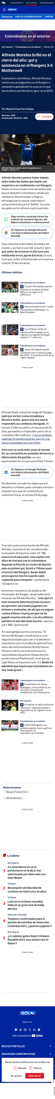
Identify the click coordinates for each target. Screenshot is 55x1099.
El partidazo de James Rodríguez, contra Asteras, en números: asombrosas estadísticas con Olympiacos (35, 688)
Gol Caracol (31, 3)
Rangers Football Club (16, 792)
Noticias (38, 1068)
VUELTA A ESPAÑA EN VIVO (28, 17)
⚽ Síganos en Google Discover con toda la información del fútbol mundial (30, 232)
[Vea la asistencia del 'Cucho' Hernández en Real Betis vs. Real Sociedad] (10, 307)
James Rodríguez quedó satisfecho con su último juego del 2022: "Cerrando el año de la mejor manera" (36, 353)
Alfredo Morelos (13, 798)
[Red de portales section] (50, 1046)
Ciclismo (12, 883)
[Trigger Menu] (4, 9)
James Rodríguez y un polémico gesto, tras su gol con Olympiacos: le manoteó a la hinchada (36, 728)
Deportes (22, 1068)
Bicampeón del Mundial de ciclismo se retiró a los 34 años (27, 889)
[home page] (4, 3)
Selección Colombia (17, 914)
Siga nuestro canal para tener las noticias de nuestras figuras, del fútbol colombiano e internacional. (30, 219)
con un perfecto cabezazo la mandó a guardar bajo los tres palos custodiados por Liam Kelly (27, 438)
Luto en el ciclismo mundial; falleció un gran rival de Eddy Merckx (26, 905)
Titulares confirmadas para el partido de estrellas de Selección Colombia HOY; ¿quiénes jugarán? (30, 922)
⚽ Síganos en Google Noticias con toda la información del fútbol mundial (30, 472)
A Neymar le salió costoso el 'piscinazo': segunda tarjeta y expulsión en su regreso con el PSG (36, 708)
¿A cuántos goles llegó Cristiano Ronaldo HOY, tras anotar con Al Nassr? (28, 939)
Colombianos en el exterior (28, 47)
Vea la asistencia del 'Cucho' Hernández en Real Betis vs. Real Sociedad (36, 309)
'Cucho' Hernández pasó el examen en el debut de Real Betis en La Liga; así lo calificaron (36, 290)
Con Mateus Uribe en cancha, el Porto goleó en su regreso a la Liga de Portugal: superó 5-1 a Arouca (35, 333)
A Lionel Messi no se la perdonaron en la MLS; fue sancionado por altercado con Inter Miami (27, 872)
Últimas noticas (16, 3)
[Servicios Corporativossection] (50, 1054)
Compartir (46, 116)
